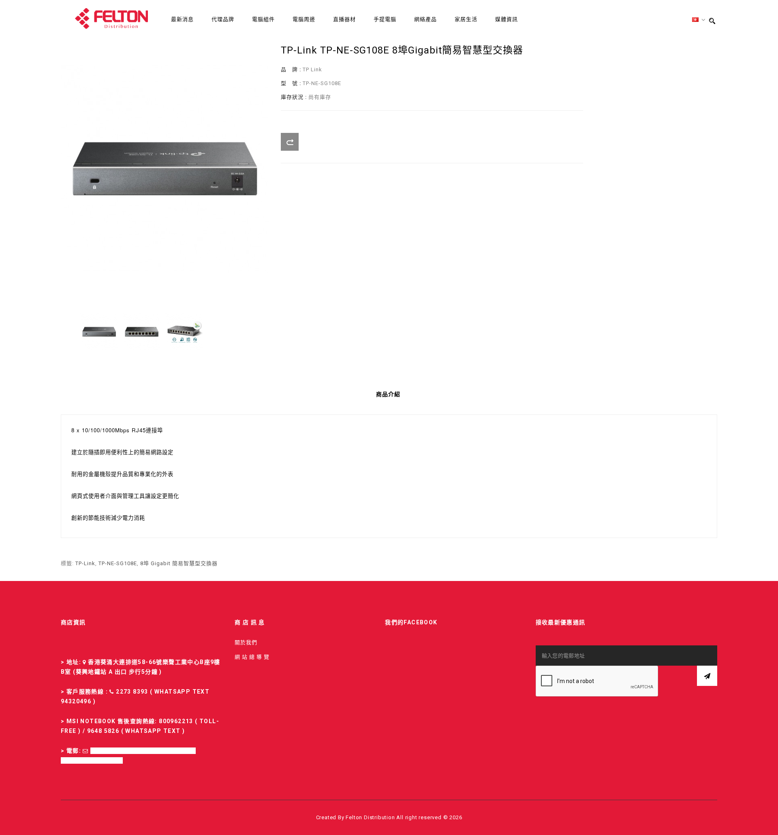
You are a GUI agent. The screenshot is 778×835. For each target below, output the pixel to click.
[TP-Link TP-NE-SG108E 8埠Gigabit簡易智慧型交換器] (99, 332)
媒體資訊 (506, 19)
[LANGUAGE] (699, 20)
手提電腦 (385, 19)
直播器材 (344, 19)
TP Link (312, 69)
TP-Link (85, 563)
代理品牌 (223, 19)
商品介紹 (388, 394)
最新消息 (182, 19)
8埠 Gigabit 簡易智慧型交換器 (179, 563)
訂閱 (707, 676)
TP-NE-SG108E (117, 563)
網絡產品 (425, 19)
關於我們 (246, 642)
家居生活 (466, 19)
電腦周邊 (304, 19)
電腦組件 (263, 19)
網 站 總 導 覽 (252, 657)
